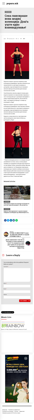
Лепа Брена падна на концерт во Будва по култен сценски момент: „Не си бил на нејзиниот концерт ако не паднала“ (16, 205)
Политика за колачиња (7, 411)
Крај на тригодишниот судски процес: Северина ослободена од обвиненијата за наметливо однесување (16, 212)
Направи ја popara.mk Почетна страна (11, 413)
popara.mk (12, 3)
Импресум (4, 409)
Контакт (16, 411)
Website (5, 294)
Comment (6, 266)
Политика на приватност (14, 409)
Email (5, 288)
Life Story (15, 187)
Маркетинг (22, 411)
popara (5, 38)
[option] (17, 61)
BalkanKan (8, 12)
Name (5, 283)
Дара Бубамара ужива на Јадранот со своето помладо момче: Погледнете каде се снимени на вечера (16, 196)
